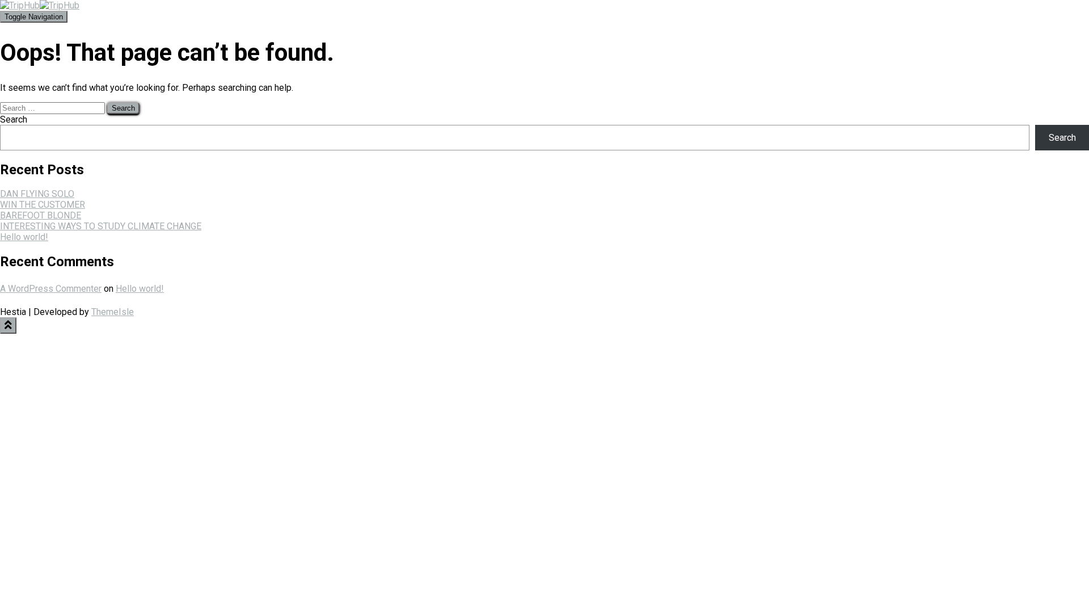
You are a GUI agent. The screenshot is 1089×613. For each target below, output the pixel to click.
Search (13, 119)
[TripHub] (39, 5)
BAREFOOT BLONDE (40, 215)
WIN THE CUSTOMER (42, 204)
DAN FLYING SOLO (37, 193)
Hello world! (24, 237)
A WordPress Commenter (51, 288)
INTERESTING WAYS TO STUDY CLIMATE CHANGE (100, 226)
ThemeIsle (112, 311)
